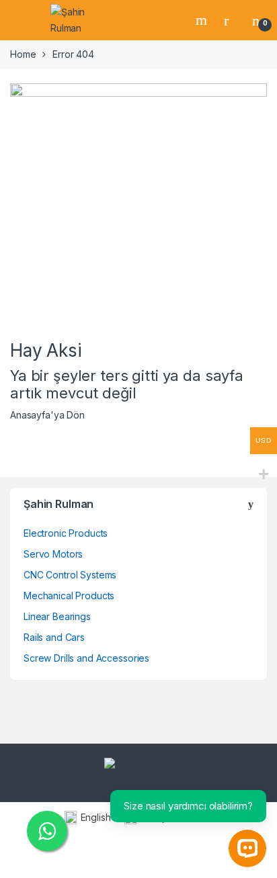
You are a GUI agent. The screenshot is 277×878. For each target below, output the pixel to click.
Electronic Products (66, 533)
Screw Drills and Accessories (86, 658)
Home (23, 54)
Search (203, 20)
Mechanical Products (69, 595)
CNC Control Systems (70, 574)
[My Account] (231, 20)
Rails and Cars (54, 637)
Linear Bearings (57, 616)
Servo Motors (53, 554)
